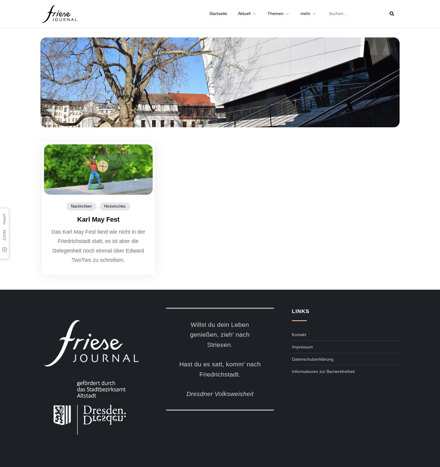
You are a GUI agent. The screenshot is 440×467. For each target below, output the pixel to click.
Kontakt (299, 334)
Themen (275, 13)
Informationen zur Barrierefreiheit (323, 371)
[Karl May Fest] (98, 170)
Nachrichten (81, 206)
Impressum (302, 346)
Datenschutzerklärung (312, 359)
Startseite (218, 13)
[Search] (392, 13)
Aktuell (244, 13)
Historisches (115, 206)
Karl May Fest (98, 219)
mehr (305, 13)
